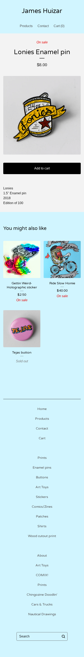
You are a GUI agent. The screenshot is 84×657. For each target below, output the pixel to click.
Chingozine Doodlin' (42, 595)
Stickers (42, 497)
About (42, 556)
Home (42, 409)
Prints (42, 458)
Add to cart (42, 168)
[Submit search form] (63, 636)
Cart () (59, 26)
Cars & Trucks (42, 604)
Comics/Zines (42, 507)
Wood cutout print (42, 536)
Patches (42, 516)
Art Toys (42, 487)
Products (26, 26)
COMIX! (42, 575)
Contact (43, 26)
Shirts (42, 526)
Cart (42, 438)
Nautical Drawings (42, 614)
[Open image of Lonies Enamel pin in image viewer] (42, 115)
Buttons (42, 477)
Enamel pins (42, 468)
